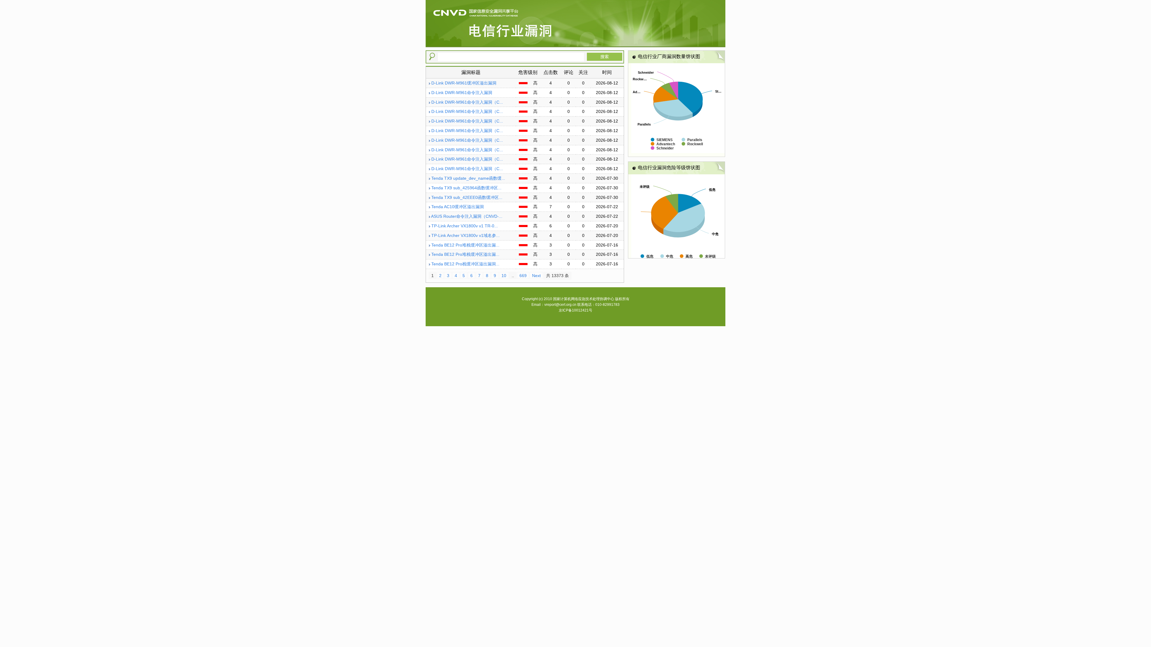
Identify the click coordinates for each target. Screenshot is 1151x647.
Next (536, 275)
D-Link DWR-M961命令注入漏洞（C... (467, 102)
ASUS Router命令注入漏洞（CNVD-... (466, 216)
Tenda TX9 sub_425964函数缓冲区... (466, 187)
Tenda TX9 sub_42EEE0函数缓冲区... (466, 197)
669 (523, 275)
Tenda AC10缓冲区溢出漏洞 (457, 206)
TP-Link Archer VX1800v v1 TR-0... (464, 225)
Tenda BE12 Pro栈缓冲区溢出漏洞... (465, 263)
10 (503, 275)
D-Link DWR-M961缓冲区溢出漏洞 (463, 83)
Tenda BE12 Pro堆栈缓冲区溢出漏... (465, 245)
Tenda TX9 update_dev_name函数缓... (468, 178)
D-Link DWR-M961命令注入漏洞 (461, 92)
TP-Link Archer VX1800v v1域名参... (465, 235)
